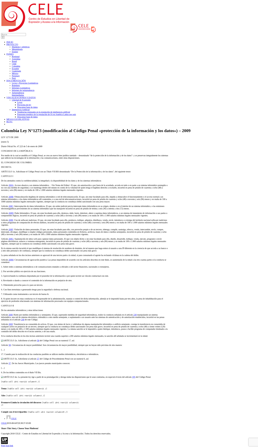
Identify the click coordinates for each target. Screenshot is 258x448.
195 (133, 377)
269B (11, 197)
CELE (14, 418)
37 (38, 359)
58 (38, 340)
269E (11, 220)
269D (11, 213)
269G (11, 239)
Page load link (7, 446)
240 (22, 319)
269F (11, 229)
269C (11, 206)
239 (135, 315)
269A (11, 185)
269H (11, 260)
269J (11, 324)
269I (10, 315)
